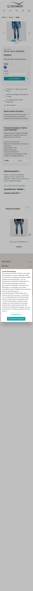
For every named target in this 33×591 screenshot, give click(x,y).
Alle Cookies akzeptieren (16, 319)
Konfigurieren (16, 314)
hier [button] (5, 311)
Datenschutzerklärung (14, 295)
